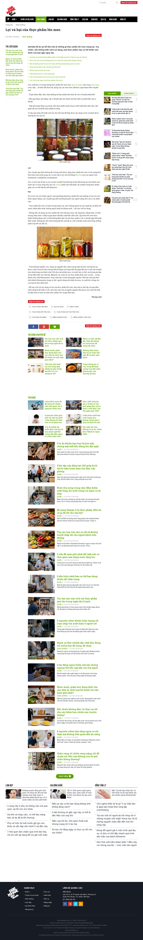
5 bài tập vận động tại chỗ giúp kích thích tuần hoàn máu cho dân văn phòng (77, 468)
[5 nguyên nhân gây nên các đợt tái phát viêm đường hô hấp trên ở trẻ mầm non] (36, 419)
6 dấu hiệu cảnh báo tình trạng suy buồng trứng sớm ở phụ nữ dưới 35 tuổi (91, 418)
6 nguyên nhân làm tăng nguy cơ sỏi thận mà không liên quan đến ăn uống (78, 733)
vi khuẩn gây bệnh (39, 317)
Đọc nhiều (112, 93)
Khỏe (14, 19)
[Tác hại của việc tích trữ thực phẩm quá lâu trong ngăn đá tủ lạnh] (36, 342)
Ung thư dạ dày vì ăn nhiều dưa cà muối (45, 67)
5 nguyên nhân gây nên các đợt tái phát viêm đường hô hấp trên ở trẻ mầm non (54, 418)
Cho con (85, 19)
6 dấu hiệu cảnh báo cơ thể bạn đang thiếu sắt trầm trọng (77, 578)
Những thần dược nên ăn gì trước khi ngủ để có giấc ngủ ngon (14, 82)
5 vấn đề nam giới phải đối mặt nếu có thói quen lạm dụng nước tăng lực (78, 555)
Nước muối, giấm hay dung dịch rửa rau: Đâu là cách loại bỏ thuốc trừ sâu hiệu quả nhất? (14, 72)
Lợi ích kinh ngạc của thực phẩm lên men (46, 80)
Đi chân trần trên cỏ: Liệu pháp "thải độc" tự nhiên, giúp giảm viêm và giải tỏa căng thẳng (122, 189)
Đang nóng (129, 93)
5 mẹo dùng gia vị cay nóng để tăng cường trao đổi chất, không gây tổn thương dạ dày (92, 369)
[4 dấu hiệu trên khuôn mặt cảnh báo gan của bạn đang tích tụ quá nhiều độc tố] (107, 111)
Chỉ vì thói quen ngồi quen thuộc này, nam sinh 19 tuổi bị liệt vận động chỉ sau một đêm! (79, 793)
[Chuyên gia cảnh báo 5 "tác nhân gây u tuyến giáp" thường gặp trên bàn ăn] (107, 200)
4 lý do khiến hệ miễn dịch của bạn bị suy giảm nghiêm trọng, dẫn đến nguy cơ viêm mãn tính (54, 431)
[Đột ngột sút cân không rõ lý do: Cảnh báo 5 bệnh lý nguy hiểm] (74, 430)
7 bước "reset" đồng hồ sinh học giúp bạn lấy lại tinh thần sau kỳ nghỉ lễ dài (122, 167)
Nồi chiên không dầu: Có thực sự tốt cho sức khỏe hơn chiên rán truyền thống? (77, 712)
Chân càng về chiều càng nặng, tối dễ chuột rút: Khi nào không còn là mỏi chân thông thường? (78, 756)
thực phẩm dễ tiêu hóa (41, 312)
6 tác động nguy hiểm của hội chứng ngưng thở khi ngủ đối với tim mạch (77, 666)
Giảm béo (94, 19)
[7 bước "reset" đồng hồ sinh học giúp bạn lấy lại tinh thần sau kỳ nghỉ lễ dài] (107, 167)
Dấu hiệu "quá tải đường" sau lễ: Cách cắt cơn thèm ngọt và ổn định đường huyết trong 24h (121, 145)
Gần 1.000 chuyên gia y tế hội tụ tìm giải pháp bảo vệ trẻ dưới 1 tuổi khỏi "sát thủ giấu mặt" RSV (92, 406)
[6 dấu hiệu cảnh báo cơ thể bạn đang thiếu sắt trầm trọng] (41, 584)
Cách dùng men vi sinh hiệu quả (42, 74)
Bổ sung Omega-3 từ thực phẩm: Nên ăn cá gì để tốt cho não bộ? (79, 511)
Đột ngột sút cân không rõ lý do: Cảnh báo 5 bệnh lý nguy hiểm (92, 430)
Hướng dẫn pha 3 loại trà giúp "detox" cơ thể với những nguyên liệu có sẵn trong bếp (122, 101)
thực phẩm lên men (40, 307)
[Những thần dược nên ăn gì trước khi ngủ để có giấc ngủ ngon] (74, 354)
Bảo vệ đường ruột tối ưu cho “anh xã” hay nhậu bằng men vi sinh (55, 64)
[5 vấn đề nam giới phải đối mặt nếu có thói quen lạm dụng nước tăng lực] (41, 562)
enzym (58, 185)
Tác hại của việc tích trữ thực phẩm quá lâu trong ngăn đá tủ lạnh (14, 52)
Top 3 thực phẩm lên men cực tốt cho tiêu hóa (47, 77)
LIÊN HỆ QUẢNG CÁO (72, 888)
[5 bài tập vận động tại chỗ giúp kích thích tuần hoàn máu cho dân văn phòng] (41, 473)
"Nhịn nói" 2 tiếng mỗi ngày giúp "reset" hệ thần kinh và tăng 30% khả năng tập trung (123, 156)
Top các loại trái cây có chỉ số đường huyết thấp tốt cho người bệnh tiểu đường (77, 535)
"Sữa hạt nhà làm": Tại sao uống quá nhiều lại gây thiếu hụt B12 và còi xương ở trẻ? (14, 91)
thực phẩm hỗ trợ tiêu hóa (68, 312)
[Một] (103, 794)
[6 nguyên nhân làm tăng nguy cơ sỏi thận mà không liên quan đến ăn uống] (41, 739)
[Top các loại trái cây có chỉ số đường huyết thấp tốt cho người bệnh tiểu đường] (41, 540)
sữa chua (95, 85)
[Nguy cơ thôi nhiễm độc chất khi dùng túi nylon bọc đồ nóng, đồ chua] (74, 342)
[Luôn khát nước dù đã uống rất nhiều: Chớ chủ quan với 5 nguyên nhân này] (36, 405)
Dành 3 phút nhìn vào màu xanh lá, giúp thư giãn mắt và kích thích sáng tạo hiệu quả (123, 122)
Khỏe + (60, 449)
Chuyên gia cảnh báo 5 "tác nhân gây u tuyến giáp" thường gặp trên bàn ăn (122, 200)
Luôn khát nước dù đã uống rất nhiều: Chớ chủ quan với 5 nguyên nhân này (53, 405)
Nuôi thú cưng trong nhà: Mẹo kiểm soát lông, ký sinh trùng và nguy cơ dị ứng (78, 490)
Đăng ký (123, 19)
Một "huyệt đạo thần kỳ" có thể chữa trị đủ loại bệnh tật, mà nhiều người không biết (124, 792)
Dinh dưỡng (41, 19)
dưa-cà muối (77, 85)
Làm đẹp (51, 19)
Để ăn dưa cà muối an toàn (40, 70)
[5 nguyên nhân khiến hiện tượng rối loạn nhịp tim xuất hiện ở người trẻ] (41, 628)
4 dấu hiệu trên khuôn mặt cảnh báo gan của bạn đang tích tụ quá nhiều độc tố (122, 111)
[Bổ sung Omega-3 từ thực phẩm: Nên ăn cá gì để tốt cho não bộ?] (41, 517)
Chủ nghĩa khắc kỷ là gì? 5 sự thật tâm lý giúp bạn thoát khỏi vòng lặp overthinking (116, 806)
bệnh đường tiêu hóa (82, 317)
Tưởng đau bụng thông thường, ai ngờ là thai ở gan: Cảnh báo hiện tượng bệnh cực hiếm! (123, 133)
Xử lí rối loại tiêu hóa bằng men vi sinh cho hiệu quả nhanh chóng (55, 60)
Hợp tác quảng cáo (129, 2)
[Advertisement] (65, 387)
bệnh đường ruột (60, 317)
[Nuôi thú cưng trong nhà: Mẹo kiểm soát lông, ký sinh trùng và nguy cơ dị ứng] (41, 495)
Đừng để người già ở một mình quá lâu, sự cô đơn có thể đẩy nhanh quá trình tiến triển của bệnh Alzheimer (116, 833)
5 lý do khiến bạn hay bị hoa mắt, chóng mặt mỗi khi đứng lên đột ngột (78, 445)
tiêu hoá (78, 175)
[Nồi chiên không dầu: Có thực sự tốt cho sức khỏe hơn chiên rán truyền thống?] (41, 717)
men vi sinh (74, 307)
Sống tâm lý (74, 19)
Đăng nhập (113, 19)
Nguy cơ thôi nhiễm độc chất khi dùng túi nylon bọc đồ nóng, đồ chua (14, 62)
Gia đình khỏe (62, 19)
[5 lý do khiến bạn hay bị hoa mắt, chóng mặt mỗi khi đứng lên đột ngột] (41, 451)
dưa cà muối (59, 307)
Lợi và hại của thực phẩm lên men (33, 29)
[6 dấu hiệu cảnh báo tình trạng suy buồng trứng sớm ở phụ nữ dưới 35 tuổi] (74, 419)
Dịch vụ (103, 19)
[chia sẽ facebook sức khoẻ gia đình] (65, 904)
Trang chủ (9, 25)
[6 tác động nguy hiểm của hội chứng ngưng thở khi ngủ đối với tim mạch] (41, 672)
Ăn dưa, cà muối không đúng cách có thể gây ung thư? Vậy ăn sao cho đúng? (58, 57)
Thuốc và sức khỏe (27, 19)
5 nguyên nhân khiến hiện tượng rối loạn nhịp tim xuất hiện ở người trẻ (77, 622)
